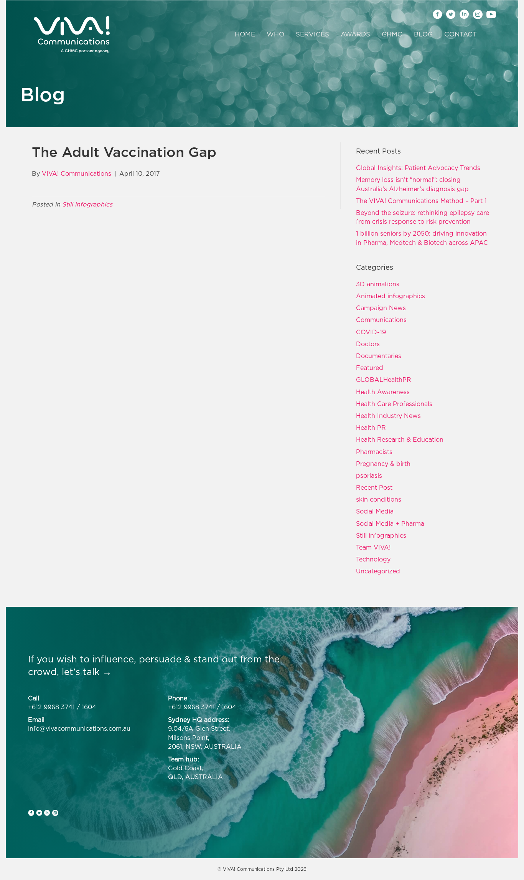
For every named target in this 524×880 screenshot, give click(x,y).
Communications (381, 319)
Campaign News (381, 307)
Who (275, 34)
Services (312, 34)
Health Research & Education (399, 439)
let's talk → (87, 672)
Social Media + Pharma (390, 523)
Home (245, 34)
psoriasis (369, 475)
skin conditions (378, 499)
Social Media (375, 511)
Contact (460, 34)
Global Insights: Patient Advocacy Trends (418, 167)
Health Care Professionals (394, 403)
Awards (355, 34)
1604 (89, 706)
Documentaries (378, 355)
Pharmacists (374, 451)
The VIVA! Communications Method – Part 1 (421, 200)
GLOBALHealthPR (383, 379)
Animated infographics (390, 295)
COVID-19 (371, 332)
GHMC (392, 34)
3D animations (377, 284)
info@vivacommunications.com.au (79, 728)
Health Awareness (383, 391)
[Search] (487, 34)
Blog (423, 34)
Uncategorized (378, 571)
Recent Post (374, 487)
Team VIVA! (373, 547)
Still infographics (87, 204)
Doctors (368, 343)
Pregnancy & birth (383, 463)
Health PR (371, 427)
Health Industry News (388, 415)
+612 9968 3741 (51, 706)
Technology (373, 559)
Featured (369, 367)
